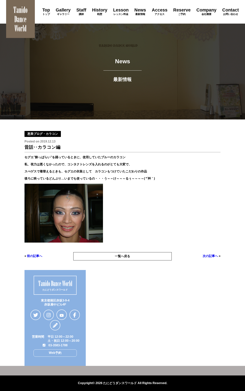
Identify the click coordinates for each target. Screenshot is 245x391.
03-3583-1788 (56, 345)
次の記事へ (210, 256)
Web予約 (55, 352)
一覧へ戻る (122, 256)
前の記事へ (34, 256)
